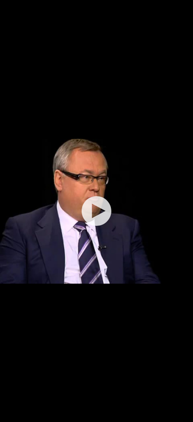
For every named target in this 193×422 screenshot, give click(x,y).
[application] (96, 211)
